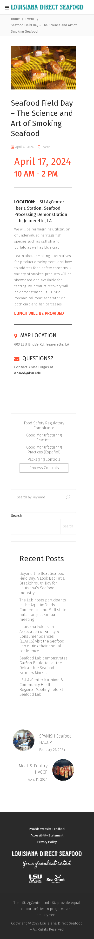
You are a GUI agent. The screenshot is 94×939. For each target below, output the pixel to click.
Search (16, 516)
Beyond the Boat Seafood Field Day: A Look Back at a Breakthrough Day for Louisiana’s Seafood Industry (42, 583)
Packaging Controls (43, 459)
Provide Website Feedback (47, 829)
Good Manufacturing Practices (44, 437)
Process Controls (44, 468)
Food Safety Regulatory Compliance (44, 425)
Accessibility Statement (47, 835)
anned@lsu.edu (27, 373)
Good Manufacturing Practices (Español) (44, 449)
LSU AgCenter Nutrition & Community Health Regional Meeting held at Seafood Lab (41, 687)
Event (29, 19)
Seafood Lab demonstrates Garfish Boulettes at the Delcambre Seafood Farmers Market (43, 665)
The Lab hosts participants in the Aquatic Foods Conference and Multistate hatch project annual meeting (43, 610)
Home (15, 19)
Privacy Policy (47, 842)
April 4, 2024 (24, 147)
